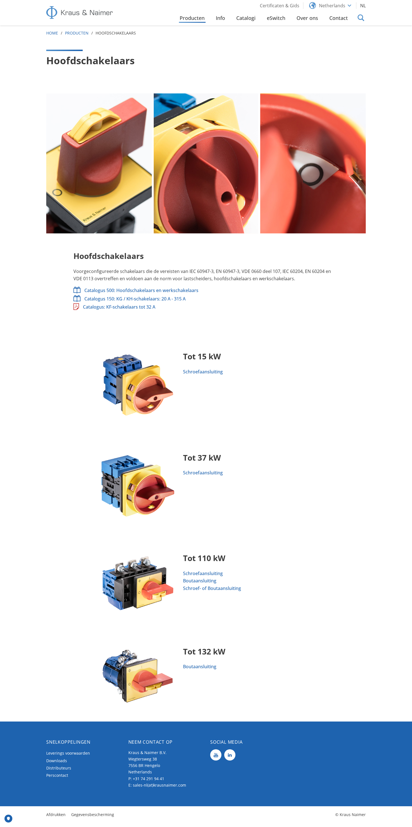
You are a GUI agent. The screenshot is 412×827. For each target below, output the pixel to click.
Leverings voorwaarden (68, 753)
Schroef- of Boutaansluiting (212, 588)
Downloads (56, 760)
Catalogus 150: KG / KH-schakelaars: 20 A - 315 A (135, 299)
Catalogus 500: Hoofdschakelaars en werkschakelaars (141, 290)
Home (52, 33)
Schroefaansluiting (203, 372)
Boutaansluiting (199, 581)
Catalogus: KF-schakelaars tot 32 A (119, 307)
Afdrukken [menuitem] (56, 814)
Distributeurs (58, 768)
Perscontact (57, 775)
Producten (77, 33)
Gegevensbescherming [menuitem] (92, 814)
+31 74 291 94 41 (148, 778)
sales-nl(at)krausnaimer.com (159, 785)
